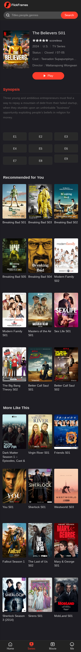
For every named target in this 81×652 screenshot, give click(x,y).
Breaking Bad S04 (40, 276)
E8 (40, 160)
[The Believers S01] (16, 49)
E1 (15, 136)
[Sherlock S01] (40, 486)
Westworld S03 (64, 507)
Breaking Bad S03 (40, 222)
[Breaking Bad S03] (40, 201)
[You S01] (14, 486)
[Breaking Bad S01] (14, 201)
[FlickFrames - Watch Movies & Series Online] (16, 5)
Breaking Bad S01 (14, 222)
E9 (66, 158)
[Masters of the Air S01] (40, 310)
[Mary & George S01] (66, 540)
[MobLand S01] (66, 595)
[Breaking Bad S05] (14, 255)
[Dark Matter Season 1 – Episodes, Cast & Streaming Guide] (14, 431)
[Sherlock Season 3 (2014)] (14, 595)
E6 (66, 148)
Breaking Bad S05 (14, 276)
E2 (40, 136)
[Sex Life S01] (66, 310)
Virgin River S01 (38, 452)
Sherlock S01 (37, 507)
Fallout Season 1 (13, 561)
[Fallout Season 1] (14, 540)
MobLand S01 (63, 615)
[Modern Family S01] (14, 310)
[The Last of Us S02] (40, 540)
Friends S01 (62, 452)
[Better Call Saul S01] (40, 364)
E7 (15, 160)
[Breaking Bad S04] (40, 255)
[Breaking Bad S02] (66, 201)
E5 (40, 148)
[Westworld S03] (66, 486)
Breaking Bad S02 (66, 222)
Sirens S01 (35, 615)
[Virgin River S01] (40, 431)
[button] (13, 90)
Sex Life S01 (62, 331)
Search (69, 15)
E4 (15, 148)
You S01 (8, 507)
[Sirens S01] (40, 595)
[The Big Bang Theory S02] (14, 364)
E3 (66, 136)
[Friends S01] (66, 431)
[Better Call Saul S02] (66, 364)
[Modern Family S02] (66, 255)
